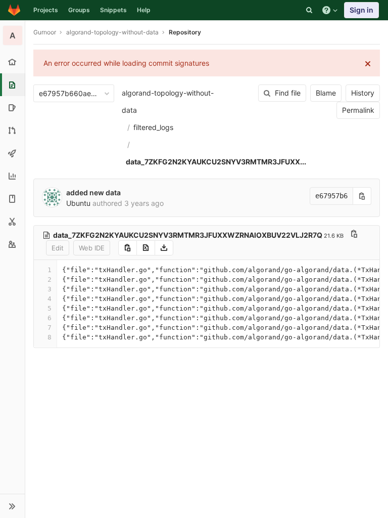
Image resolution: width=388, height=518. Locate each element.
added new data (93, 192)
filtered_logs (153, 127)
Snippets (113, 10)
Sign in (361, 10)
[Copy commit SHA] (362, 196)
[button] (12, 506)
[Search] (309, 10)
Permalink (358, 110)
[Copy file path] (354, 235)
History (362, 93)
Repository (185, 32)
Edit (58, 248)
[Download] (164, 247)
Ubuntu (78, 203)
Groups (79, 10)
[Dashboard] (14, 10)
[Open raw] (145, 247)
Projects (45, 10)
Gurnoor (44, 32)
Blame (326, 93)
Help (144, 10)
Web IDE (92, 248)
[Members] (12, 244)
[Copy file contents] (127, 247)
